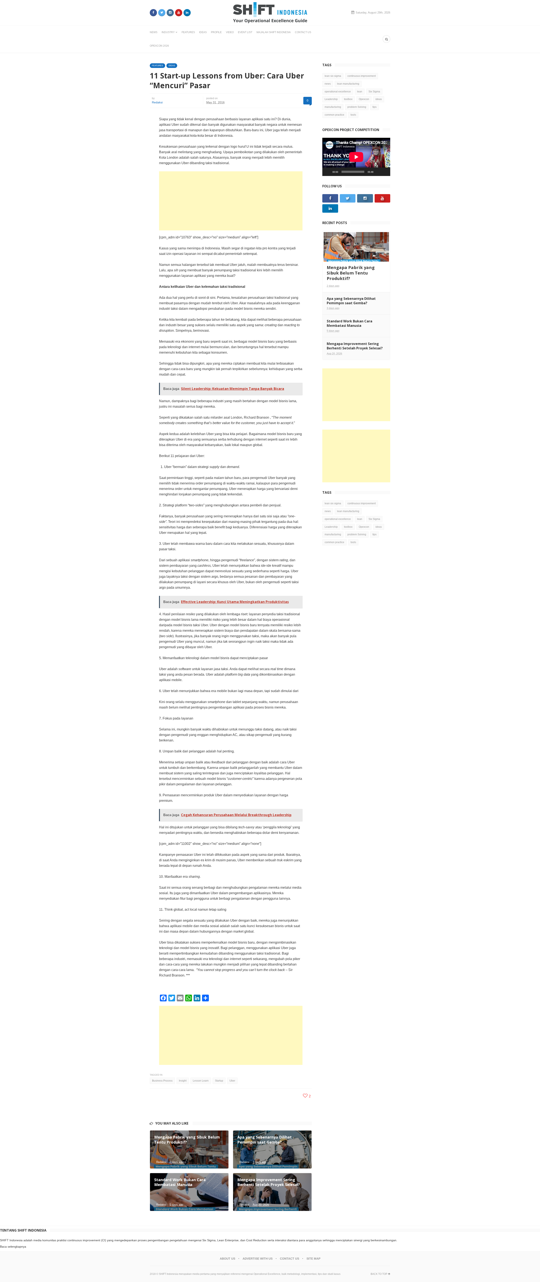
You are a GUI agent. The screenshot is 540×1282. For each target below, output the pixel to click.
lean (359, 91)
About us (227, 1258)
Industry (168, 32)
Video (230, 32)
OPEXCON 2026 (159, 45)
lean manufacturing (348, 83)
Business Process (162, 1080)
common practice (334, 114)
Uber (232, 1080)
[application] (356, 157)
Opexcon (364, 99)
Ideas (203, 32)
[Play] (328, 172)
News (153, 32)
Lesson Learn (201, 1080)
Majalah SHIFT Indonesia (273, 32)
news (328, 83)
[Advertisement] (230, 200)
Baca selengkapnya (13, 1246)
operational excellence (338, 91)
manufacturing (333, 106)
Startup (219, 1080)
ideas (378, 99)
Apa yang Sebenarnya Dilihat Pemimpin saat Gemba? (351, 300)
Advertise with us (258, 1258)
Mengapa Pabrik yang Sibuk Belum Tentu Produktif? (351, 273)
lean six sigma (333, 75)
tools (353, 114)
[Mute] (378, 172)
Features (188, 32)
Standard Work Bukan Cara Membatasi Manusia (349, 323)
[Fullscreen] (385, 172)
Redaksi (157, 102)
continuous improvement (361, 75)
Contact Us (303, 32)
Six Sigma (374, 91)
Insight (182, 1080)
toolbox (348, 99)
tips (375, 106)
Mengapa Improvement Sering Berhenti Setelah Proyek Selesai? (355, 345)
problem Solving (356, 106)
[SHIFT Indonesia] (270, 12)
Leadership (331, 99)
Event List (245, 32)
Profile (216, 32)
